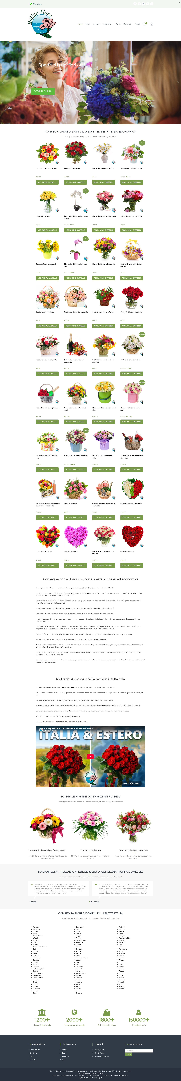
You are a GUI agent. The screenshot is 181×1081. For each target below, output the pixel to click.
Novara (78, 989)
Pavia (121, 934)
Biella (35, 953)
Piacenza (122, 942)
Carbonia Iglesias (39, 969)
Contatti (33, 1059)
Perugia (122, 936)
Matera (78, 975)
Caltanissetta (37, 973)
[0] (144, 24)
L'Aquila (35, 938)
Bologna (36, 960)
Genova (78, 945)
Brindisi (35, 962)
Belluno (35, 956)
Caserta (35, 980)
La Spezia (79, 967)
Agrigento (36, 927)
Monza (78, 984)
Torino (121, 964)
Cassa (64, 1050)
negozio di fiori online (83, 593)
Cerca (128, 1054)
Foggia (78, 936)
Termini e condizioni (102, 1056)
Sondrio (121, 956)
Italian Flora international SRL (104, 1071)
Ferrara (78, 934)
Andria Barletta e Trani (41, 947)
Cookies (100, 1073)
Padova (121, 927)
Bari (34, 949)
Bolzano (36, 967)
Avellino (36, 945)
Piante (118, 24)
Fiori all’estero (107, 24)
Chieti (35, 982)
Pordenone (123, 949)
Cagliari (35, 971)
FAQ (31, 1056)
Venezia (122, 980)
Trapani (121, 967)
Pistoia (121, 947)
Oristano (79, 993)
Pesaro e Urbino (125, 938)
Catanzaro (79, 927)
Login (64, 1053)
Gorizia (78, 947)
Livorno (78, 960)
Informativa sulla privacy (87, 1073)
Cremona (36, 989)
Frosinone (79, 942)
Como (35, 984)
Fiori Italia (95, 24)
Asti (34, 942)
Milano (78, 980)
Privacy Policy (100, 1050)
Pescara (122, 940)
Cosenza (36, 991)
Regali (137, 24)
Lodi (77, 962)
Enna (78, 931)
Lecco (78, 956)
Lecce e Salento (82, 958)
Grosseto (79, 949)
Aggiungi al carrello (47, 182)
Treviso (121, 971)
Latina (78, 964)
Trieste (121, 973)
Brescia (35, 964)
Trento (121, 969)
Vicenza (122, 986)
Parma (121, 931)
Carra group (126, 1071)
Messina (79, 978)
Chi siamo (33, 1053)
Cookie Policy (99, 1053)
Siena (121, 951)
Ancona (35, 931)
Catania (35, 993)
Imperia (78, 951)
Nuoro (78, 991)
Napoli (78, 986)
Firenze (78, 938)
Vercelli (121, 982)
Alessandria (37, 929)
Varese (121, 978)
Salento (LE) (107, 1075)
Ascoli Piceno (38, 936)
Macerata (79, 969)
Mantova (79, 971)
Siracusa (122, 953)
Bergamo (36, 951)
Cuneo (35, 986)
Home (80, 24)
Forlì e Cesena (81, 940)
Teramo (121, 960)
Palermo (122, 929)
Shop (87, 24)
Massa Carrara (38, 978)
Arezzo (35, 940)
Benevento (37, 958)
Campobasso (37, 975)
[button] (3, 82)
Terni (120, 962)
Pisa (120, 945)
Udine (121, 975)
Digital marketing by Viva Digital (90, 1078)
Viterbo (121, 989)
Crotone (79, 929)
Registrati (65, 1056)
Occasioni (127, 24)
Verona (121, 984)
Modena (79, 982)
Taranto (121, 958)
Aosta (35, 934)
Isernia (78, 953)
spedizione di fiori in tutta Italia (63, 687)
